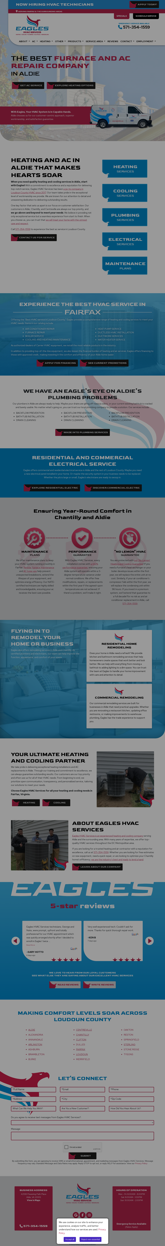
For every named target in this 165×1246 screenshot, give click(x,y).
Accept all (69, 1239)
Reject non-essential (90, 1239)
